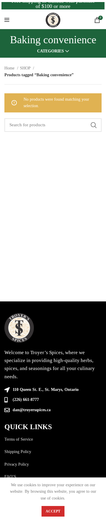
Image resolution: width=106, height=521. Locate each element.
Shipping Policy (17, 451)
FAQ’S (10, 476)
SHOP (26, 68)
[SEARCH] (93, 125)
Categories (50, 51)
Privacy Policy (16, 464)
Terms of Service (18, 439)
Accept (53, 511)
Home (10, 68)
